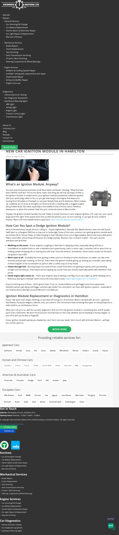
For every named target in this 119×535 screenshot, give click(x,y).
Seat (34, 402)
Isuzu (28, 350)
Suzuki (95, 350)
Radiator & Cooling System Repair (21, 70)
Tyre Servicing (12, 52)
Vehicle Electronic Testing (15, 94)
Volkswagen (70, 402)
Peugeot (91, 395)
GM (47, 380)
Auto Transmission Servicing (18, 55)
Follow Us (9, 431)
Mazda (53, 350)
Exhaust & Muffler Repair (17, 80)
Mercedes (79, 395)
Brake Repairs (12, 46)
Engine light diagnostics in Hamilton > (81, 278)
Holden (56, 380)
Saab (26, 402)
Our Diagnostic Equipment (16, 98)
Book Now (9, 147)
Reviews (6, 134)
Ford (40, 380)
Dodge (31, 380)
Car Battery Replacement (17, 27)
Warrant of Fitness (14, 37)
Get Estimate (8, 141)
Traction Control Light (15, 113)
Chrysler (20, 380)
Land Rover (66, 395)
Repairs (6, 18)
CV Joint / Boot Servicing (16, 58)
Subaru (85, 350)
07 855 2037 (10, 427)
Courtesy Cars (9, 128)
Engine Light (11, 110)
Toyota (105, 350)
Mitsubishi (64, 350)
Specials (6, 15)
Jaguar (55, 395)
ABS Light (10, 104)
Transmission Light (14, 116)
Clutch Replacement (15, 49)
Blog (5, 131)
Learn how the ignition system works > (67, 219)
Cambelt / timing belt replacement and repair (26, 73)
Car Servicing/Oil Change (17, 24)
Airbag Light (11, 107)
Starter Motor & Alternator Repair (21, 30)
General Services (11, 21)
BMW (28, 395)
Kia (35, 350)
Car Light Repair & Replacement (20, 33)
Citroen (37, 395)
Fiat (46, 395)
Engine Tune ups (13, 83)
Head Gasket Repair (14, 77)
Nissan (75, 350)
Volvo (81, 402)
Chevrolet (8, 380)
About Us (7, 125)
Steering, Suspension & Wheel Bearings (23, 61)
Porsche (102, 395)
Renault (7, 402)
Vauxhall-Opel (55, 402)
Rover (17, 402)
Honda (19, 350)
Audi (20, 395)
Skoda (42, 402)
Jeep (65, 380)
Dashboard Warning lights (15, 101)
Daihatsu (8, 350)
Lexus (43, 350)
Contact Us (7, 138)
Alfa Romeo (9, 395)
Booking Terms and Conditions (12, 424)
